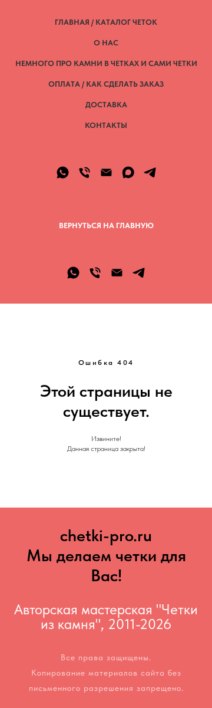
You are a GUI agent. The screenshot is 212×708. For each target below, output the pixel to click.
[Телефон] (84, 172)
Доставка (106, 104)
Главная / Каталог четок (106, 22)
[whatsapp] (62, 172)
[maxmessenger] (128, 172)
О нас (106, 42)
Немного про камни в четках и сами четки (106, 63)
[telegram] (150, 172)
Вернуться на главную (106, 225)
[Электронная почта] (106, 172)
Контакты (106, 125)
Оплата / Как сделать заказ (106, 84)
